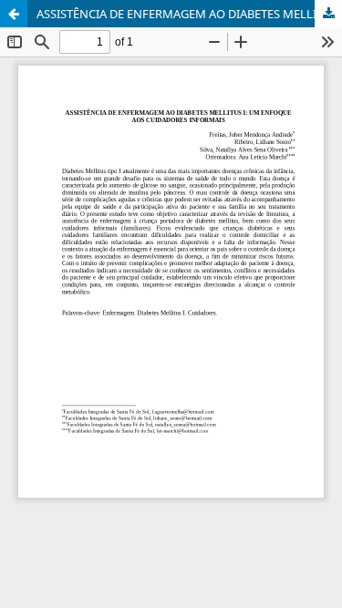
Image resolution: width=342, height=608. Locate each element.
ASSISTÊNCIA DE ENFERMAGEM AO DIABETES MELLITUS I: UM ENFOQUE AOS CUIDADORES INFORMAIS (189, 13)
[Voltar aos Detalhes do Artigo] (13, 13)
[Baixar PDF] (328, 13)
